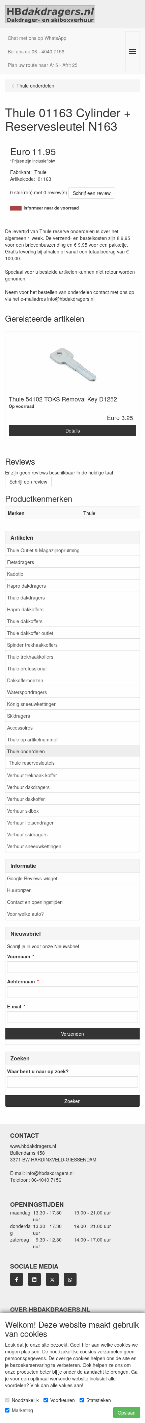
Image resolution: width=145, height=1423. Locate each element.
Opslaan (127, 1412)
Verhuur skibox (23, 810)
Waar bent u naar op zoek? (38, 1071)
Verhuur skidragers (27, 834)
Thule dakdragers (26, 597)
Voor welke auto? (25, 913)
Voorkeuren (62, 1400)
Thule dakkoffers (24, 621)
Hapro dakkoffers (25, 609)
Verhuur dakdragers (28, 787)
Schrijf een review (92, 193)
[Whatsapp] (70, 1279)
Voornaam (18, 956)
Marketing (22, 1410)
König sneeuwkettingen (32, 704)
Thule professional (27, 668)
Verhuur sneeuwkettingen (34, 846)
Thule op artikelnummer (32, 739)
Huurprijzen (19, 890)
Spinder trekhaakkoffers (32, 644)
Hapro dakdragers (26, 585)
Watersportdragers (27, 692)
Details (72, 430)
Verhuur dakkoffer (26, 798)
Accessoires (20, 727)
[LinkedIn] (34, 1279)
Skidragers (18, 715)
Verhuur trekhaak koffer (32, 775)
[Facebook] (16, 1279)
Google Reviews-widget (32, 878)
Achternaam (21, 981)
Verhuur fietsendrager (30, 822)
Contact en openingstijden (35, 902)
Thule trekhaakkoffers (30, 656)
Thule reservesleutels (32, 762)
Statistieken (98, 1400)
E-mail (14, 1006)
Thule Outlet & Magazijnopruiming (43, 550)
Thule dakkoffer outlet (30, 633)
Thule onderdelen (26, 751)
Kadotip (15, 573)
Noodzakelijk (25, 1400)
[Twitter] (52, 1279)
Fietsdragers (20, 562)
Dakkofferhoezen (25, 680)
